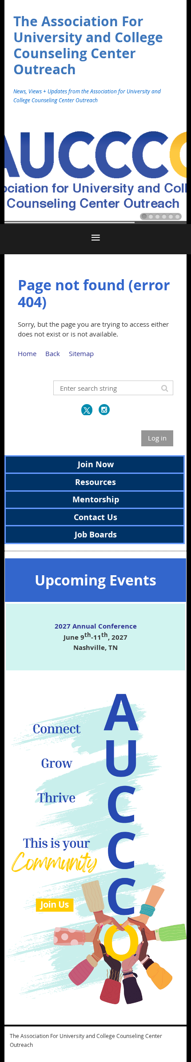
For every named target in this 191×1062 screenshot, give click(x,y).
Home (27, 353)
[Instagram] (104, 409)
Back (52, 353)
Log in (157, 437)
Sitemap (81, 353)
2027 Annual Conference (96, 626)
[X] (86, 409)
